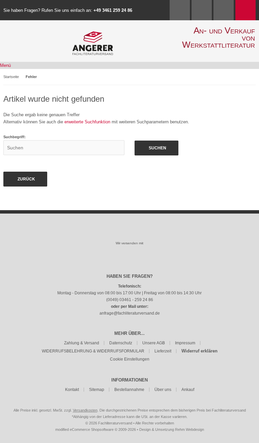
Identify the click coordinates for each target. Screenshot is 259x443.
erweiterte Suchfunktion (87, 121)
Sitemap (96, 389)
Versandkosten (85, 410)
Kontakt (72, 389)
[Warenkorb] (245, 10)
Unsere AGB (153, 343)
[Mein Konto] (202, 10)
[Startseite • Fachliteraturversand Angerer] (93, 35)
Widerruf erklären (199, 350)
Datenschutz (120, 343)
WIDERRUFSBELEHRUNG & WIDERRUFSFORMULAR (93, 351)
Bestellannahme (129, 389)
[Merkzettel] (223, 10)
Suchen (156, 148)
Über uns (162, 389)
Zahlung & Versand (81, 343)
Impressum (185, 343)
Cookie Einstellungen (129, 359)
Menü (5, 65)
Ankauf (187, 389)
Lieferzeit (162, 351)
